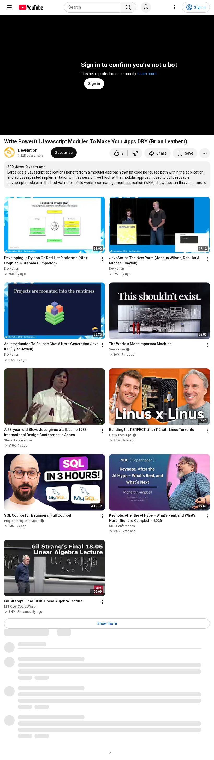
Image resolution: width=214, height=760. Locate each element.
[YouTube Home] (31, 7)
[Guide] (9, 7)
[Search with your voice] (146, 7)
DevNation (28, 150)
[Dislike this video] (135, 153)
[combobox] (93, 7)
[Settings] (174, 7)
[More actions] (204, 153)
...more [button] (200, 183)
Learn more (147, 74)
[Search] (128, 7)
